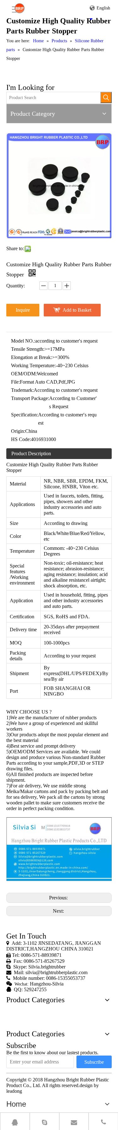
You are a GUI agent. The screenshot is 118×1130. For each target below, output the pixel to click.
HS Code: (21, 439)
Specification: (24, 414)
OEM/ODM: (24, 373)
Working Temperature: (33, 365)
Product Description (31, 453)
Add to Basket (77, 310)
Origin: (18, 431)
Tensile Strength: (27, 349)
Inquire (23, 310)
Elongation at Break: (31, 357)
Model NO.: (23, 341)
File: (15, 382)
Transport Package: (30, 398)
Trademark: (22, 390)
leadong (14, 1091)
